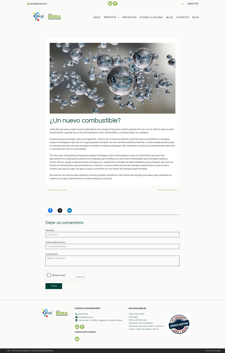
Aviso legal (133, 317)
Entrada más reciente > (167, 190)
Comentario (52, 254)
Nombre (50, 230)
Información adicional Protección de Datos (146, 326)
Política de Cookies (136, 314)
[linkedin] (110, 3)
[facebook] (115, 3)
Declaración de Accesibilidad (141, 323)
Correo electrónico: (55, 242)
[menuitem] (97, 17)
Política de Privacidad (137, 320)
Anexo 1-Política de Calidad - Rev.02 (143, 329)
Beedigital (217, 350)
